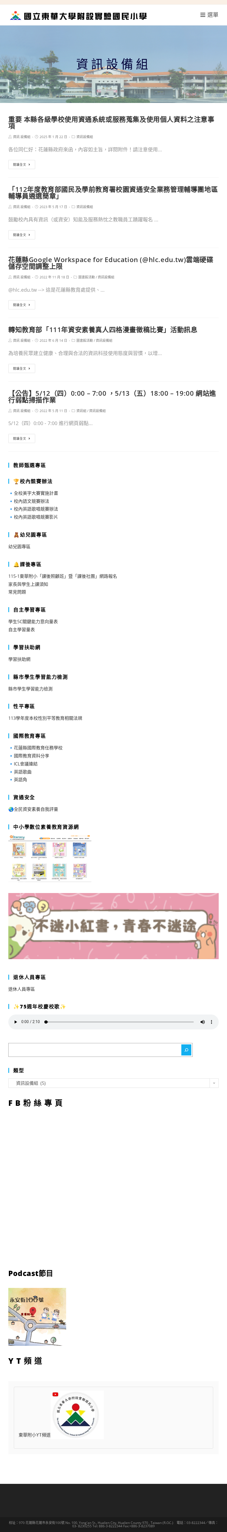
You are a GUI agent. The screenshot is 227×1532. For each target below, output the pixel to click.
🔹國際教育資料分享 (28, 756)
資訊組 (81, 410)
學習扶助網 (19, 659)
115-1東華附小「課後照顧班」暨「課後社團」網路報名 (62, 576)
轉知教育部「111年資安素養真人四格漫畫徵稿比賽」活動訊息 (102, 329)
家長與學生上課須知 (28, 584)
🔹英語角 (17, 780)
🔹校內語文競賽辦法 (28, 501)
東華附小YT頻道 (35, 1435)
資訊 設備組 (21, 136)
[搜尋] (186, 1049)
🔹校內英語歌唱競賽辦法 (33, 509)
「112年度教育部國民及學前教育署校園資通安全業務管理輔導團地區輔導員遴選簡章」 (113, 192)
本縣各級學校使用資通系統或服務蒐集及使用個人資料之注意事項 (111, 122)
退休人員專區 (21, 989)
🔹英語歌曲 (20, 772)
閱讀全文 (19, 164)
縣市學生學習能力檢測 (30, 689)
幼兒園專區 (19, 547)
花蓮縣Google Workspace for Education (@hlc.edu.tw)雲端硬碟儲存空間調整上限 (110, 263)
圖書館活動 (86, 277)
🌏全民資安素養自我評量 (33, 809)
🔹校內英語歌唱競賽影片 (33, 517)
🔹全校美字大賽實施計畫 (33, 493)
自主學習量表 (21, 630)
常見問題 (17, 592)
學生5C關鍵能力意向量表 (33, 622)
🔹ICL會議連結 (23, 764)
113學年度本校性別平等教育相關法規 (45, 718)
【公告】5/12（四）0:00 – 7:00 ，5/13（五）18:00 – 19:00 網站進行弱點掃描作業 (112, 396)
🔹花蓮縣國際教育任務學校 (35, 748)
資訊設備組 (84, 136)
